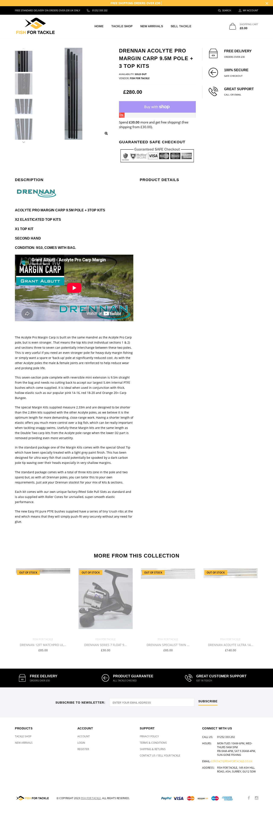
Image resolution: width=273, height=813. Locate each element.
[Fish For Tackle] (32, 798)
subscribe (208, 701)
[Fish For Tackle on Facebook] (249, 798)
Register (83, 749)
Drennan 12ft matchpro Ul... (43, 645)
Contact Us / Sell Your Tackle (160, 755)
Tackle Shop (122, 26)
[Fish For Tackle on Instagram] (257, 798)
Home (98, 26)
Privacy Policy (149, 736)
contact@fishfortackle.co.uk (231, 761)
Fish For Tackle (91, 798)
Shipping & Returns (153, 749)
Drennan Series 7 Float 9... (105, 645)
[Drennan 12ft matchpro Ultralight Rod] (43, 601)
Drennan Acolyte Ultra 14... (230, 645)
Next (23, 141)
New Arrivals (151, 26)
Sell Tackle (181, 26)
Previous (23, 49)
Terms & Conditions (153, 743)
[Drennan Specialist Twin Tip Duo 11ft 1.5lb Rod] (168, 601)
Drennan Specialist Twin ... (168, 645)
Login (81, 743)
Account (83, 736)
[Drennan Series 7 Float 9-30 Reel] (105, 601)
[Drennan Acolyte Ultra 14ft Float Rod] (230, 601)
